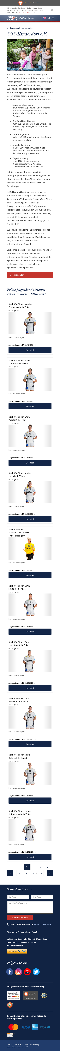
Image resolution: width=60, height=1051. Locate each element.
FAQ (26, 1045)
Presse (17, 1045)
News (22, 1045)
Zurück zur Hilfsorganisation (21, 28)
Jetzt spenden (17, 274)
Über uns (10, 1045)
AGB (26, 1047)
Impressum (34, 1045)
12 (41, 873)
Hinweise (39, 2)
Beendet (30, 350)
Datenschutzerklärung (26, 12)
